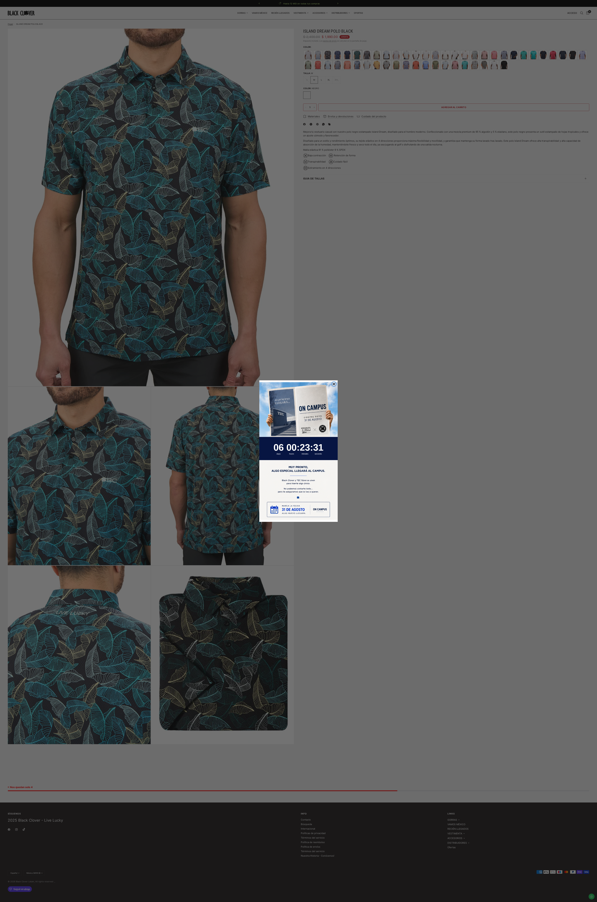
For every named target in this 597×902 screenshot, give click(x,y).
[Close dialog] (333, 384)
